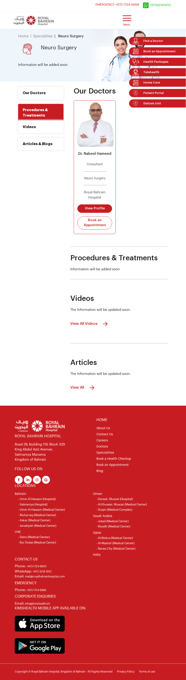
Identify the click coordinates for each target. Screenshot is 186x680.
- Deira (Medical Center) (34, 537)
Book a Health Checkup (113, 458)
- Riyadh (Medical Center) (113, 526)
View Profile (95, 208)
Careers (102, 440)
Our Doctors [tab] (34, 93)
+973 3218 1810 (42, 571)
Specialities (43, 36)
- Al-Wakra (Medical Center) (114, 537)
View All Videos (84, 323)
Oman (97, 494)
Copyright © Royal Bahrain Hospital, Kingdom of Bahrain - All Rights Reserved (64, 671)
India (96, 554)
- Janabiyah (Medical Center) (37, 525)
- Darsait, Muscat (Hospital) (114, 499)
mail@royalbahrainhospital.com (45, 576)
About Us (103, 428)
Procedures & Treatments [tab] (35, 112)
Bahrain (20, 494)
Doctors (102, 446)
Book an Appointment (95, 222)
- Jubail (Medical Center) (112, 521)
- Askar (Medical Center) (34, 520)
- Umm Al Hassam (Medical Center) (41, 509)
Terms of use (147, 671)
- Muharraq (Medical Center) (37, 515)
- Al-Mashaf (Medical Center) (115, 543)
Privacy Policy (125, 671)
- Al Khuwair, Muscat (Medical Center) (121, 504)
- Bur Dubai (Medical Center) (37, 542)
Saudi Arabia (102, 516)
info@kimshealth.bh (37, 603)
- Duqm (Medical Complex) (114, 509)
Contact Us (104, 434)
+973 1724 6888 (36, 590)
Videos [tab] (29, 127)
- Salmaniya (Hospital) (32, 504)
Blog (99, 471)
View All (77, 387)
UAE (18, 532)
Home (23, 36)
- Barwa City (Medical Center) (115, 548)
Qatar (97, 532)
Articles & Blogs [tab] (37, 144)
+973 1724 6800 (36, 566)
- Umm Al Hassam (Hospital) (37, 499)
